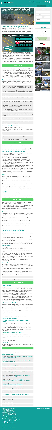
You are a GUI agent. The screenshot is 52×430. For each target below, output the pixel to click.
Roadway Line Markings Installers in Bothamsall (10, 417)
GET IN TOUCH (18, 348)
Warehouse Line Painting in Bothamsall (9, 426)
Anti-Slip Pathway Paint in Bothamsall (9, 423)
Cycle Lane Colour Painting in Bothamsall (9, 413)
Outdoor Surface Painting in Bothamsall (8, 408)
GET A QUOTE (18, 142)
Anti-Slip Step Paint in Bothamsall (8, 422)
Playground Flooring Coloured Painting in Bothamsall (11, 419)
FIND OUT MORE (17, 199)
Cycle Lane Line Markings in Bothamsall (9, 414)
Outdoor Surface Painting (46, 408)
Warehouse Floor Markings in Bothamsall (9, 427)
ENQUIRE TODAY (17, 65)
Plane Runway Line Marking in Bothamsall (8, 428)
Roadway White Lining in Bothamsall (8, 416)
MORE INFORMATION (18, 282)
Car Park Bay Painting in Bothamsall (8, 410)
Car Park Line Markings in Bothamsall (9, 411)
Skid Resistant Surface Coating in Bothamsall (10, 424)
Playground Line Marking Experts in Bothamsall (10, 420)
